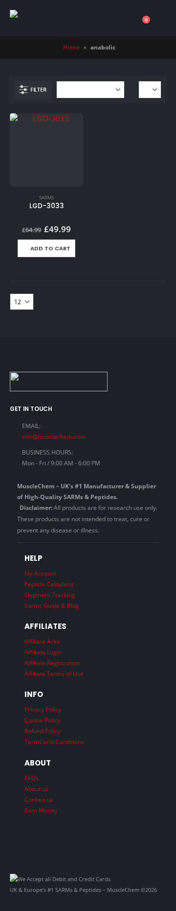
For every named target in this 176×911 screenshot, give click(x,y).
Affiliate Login (43, 652)
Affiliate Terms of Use (54, 673)
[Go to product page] (46, 150)
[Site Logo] (52, 18)
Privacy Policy (42, 709)
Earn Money (40, 810)
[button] (160, 18)
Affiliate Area (42, 641)
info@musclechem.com (54, 436)
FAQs (31, 778)
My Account (40, 573)
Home (71, 47)
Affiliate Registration (52, 663)
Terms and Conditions (54, 741)
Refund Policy (42, 731)
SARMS (46, 197)
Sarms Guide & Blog (51, 605)
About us (36, 788)
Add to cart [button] (50, 248)
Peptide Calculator (49, 584)
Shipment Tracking (49, 595)
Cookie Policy (42, 720)
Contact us (38, 799)
